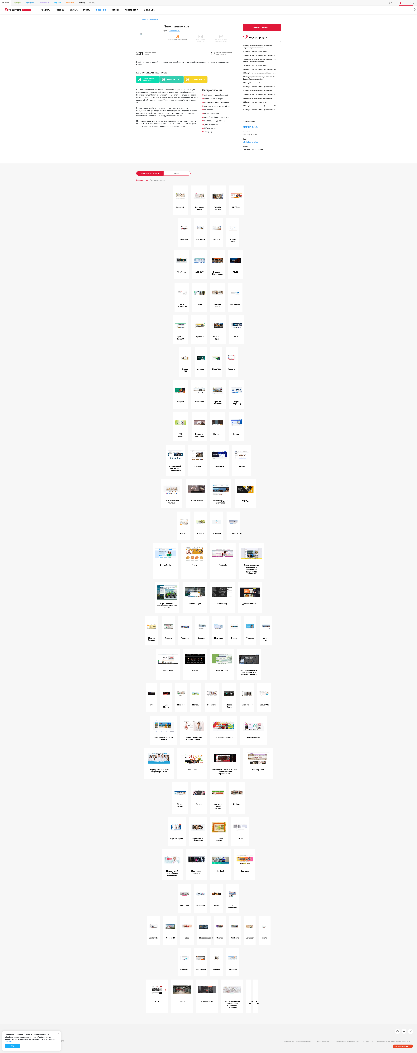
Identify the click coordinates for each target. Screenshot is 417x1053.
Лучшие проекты (157, 180)
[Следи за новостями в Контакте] (397, 1031)
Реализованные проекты (150, 173)
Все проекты (142, 180)
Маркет (177, 173)
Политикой (9, 1041)
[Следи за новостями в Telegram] (410, 1031)
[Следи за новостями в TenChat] (404, 1031)
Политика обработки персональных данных (298, 1041)
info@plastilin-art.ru (250, 142)
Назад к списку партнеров (149, 19)
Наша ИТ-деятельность (323, 1041)
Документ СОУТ (368, 1041)
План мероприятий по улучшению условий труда (393, 1041)
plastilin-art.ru (250, 127)
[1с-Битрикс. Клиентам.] (13, 9)
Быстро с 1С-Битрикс (401, 1046)
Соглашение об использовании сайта (347, 1041)
